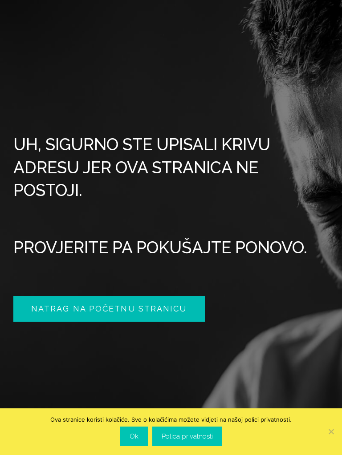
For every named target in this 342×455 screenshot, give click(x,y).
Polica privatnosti (187, 436)
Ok (134, 436)
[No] (330, 431)
